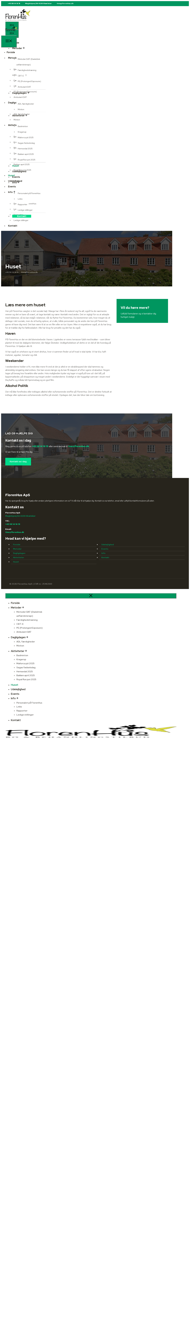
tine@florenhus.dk (65, 3)
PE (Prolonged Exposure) (29, 81)
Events (104, 549)
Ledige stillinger (25, 210)
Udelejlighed (15, 181)
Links (20, 199)
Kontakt (21, 216)
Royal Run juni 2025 (26, 159)
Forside (16, 544)
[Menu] (9, 41)
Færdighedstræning (27, 70)
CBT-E (21, 75)
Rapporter (22, 204)
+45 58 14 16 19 (14, 3)
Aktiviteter (18, 557)
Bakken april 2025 (26, 154)
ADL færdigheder (26, 104)
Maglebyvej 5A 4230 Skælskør (38, 3)
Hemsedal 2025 (25, 148)
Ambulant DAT (24, 87)
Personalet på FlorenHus (29, 193)
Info (103, 553)
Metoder (17, 48)
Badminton (23, 126)
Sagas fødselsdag (26, 143)
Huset (11, 175)
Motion (21, 109)
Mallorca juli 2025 (26, 137)
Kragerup (22, 132)
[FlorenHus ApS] (11, 33)
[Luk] (90, 595)
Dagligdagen (19, 553)
